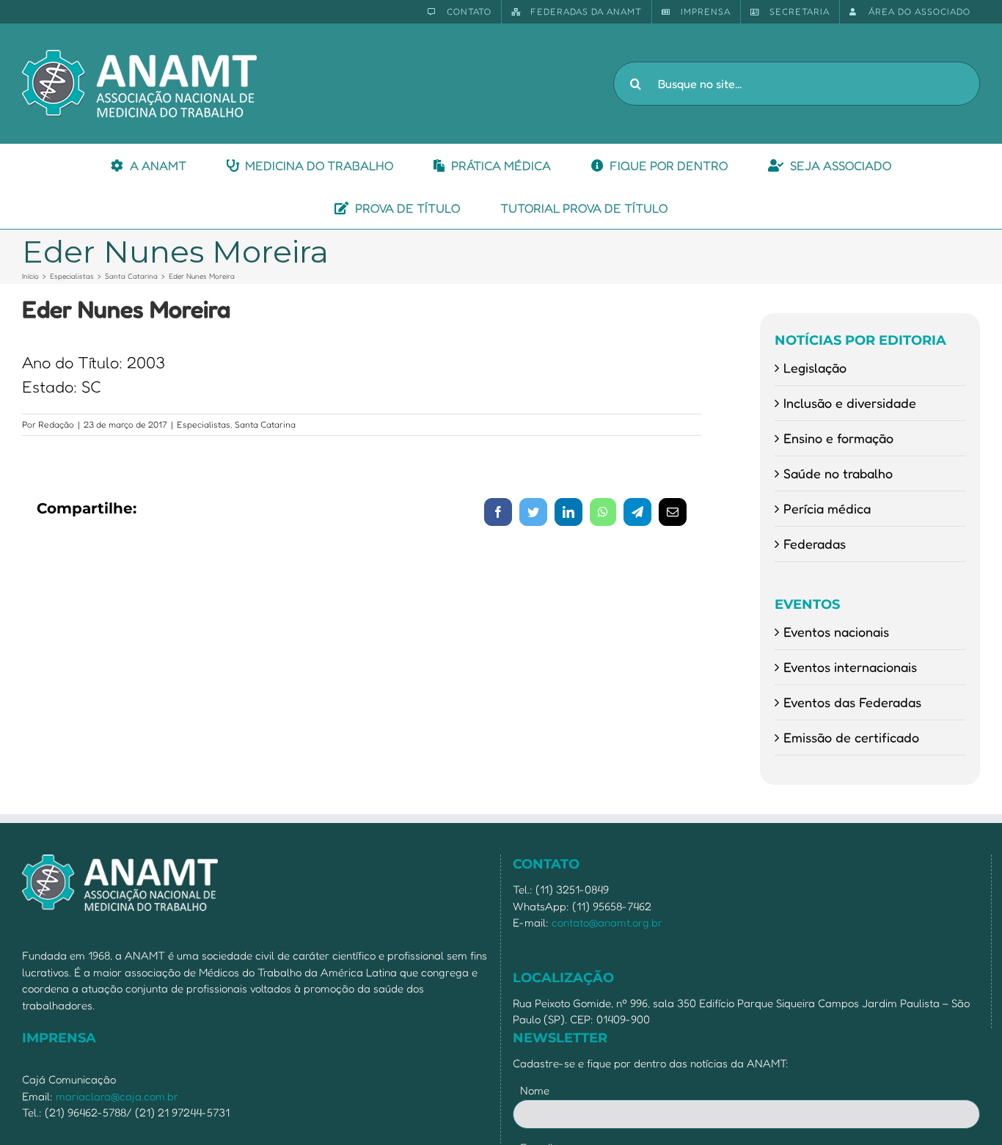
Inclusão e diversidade (849, 403)
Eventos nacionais (836, 631)
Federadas (814, 543)
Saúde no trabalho (838, 473)
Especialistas (203, 424)
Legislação (814, 367)
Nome (534, 1090)
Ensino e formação (838, 438)
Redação (56, 424)
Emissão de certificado (851, 737)
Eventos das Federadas (852, 702)
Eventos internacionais (850, 667)
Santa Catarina (265, 424)
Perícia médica (827, 508)
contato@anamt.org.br (607, 922)
